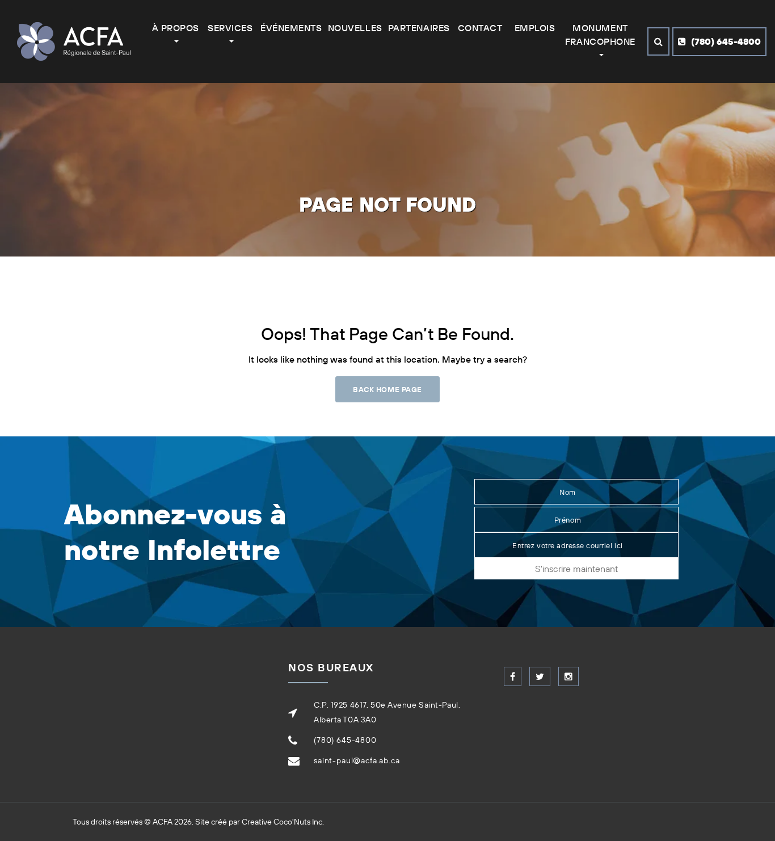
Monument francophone (600, 34)
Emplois (535, 27)
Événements (291, 27)
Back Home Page (387, 389)
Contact (480, 27)
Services (230, 27)
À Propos (175, 27)
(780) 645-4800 (725, 41)
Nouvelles (355, 27)
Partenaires (419, 27)
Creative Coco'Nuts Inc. (283, 822)
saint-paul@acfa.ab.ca (357, 760)
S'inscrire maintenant (576, 568)
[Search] (658, 41)
